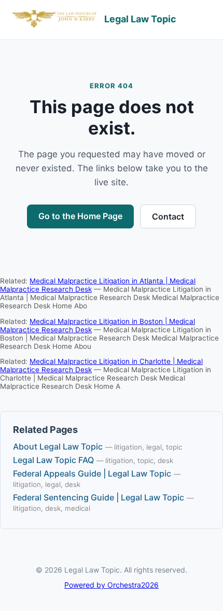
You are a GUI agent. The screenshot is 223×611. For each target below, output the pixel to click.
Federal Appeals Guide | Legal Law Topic (92, 473)
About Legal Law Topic (58, 446)
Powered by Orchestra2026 (111, 584)
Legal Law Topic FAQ (53, 460)
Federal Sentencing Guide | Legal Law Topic (98, 497)
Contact (168, 216)
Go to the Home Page (80, 216)
